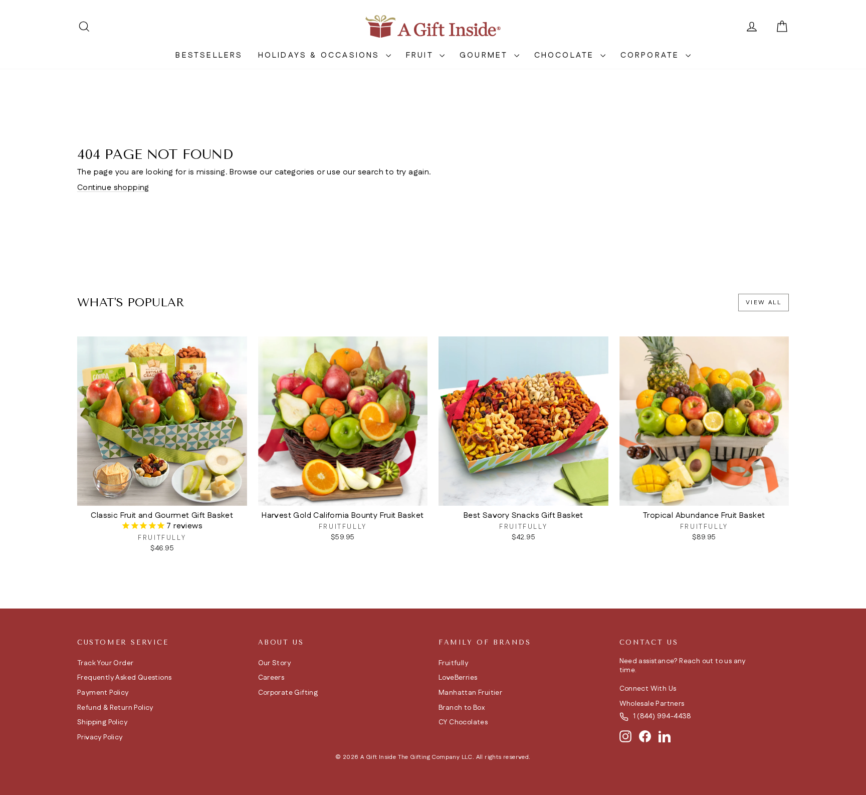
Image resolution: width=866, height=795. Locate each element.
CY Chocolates (463, 722)
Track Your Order (105, 663)
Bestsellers (209, 55)
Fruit (421, 55)
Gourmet (486, 55)
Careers (271, 678)
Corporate (651, 55)
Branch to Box (462, 708)
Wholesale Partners (652, 704)
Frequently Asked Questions (124, 678)
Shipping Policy (102, 722)
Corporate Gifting (288, 693)
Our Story (274, 663)
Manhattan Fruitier (470, 693)
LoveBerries (458, 678)
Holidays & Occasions (320, 55)
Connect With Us (648, 689)
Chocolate (566, 55)
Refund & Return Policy (115, 708)
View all (763, 302)
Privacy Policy (100, 737)
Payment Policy (103, 693)
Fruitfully (453, 663)
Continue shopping (113, 187)
